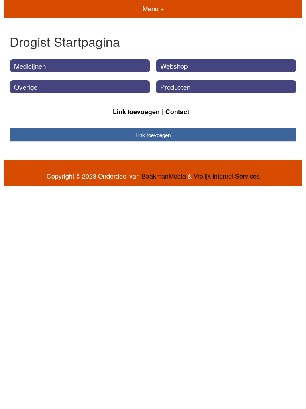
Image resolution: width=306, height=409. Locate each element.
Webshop (174, 66)
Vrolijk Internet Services (227, 176)
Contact (177, 111)
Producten (175, 87)
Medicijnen (30, 66)
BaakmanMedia (163, 176)
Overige (25, 87)
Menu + (153, 8)
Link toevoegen (136, 111)
